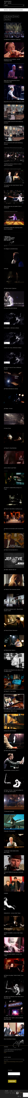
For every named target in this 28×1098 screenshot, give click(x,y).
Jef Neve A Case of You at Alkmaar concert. (12, 368)
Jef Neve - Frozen (8, 408)
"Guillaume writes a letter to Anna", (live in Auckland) (13, 164)
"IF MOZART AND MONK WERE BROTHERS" (11, 851)
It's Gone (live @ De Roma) (10, 308)
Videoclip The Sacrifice (9, 831)
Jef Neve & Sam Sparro (9, 650)
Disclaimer (21, 1092)
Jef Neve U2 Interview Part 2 (11, 550)
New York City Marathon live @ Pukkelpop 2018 (11, 81)
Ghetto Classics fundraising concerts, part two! (13, 1061)
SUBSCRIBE (12, 1081)
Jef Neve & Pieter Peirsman (10, 630)
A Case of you (7, 428)
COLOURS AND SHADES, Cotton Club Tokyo (13, 954)
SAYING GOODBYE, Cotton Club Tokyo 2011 (13, 933)
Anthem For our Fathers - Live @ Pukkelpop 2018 (12, 60)
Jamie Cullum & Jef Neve (10, 468)
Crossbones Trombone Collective (12, 39)
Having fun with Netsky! (10, 730)
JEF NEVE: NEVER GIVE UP (10, 569)
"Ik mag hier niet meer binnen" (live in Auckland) (13, 185)
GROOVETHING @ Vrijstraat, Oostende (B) (13, 872)
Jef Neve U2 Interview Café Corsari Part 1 (14, 529)
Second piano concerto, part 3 (11, 770)
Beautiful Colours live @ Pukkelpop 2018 (14, 101)
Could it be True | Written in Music (12, 347)
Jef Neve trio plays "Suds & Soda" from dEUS (13, 976)
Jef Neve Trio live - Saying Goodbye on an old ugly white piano (13, 790)
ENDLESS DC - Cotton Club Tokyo (12, 913)
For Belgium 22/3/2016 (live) (11, 248)
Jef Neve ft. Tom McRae (10, 691)
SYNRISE (6, 893)
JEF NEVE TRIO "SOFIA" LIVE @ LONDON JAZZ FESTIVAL (13, 1018)
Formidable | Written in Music (11, 328)
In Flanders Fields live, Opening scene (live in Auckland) (13, 228)
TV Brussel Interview (9, 811)
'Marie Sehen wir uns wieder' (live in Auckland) (13, 207)
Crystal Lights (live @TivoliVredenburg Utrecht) (13, 122)
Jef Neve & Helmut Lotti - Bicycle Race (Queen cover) (13, 609)
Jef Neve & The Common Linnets (12, 589)
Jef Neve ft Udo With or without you (13, 509)
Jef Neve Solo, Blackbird (10, 750)
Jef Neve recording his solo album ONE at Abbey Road (13, 670)
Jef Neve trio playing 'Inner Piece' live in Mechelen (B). (14, 997)
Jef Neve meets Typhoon (10, 288)
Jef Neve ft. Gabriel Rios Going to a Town (13, 488)
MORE (5, 1052)
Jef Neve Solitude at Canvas (11, 388)
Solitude (6, 268)
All (5, 16)
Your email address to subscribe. (13, 1076)
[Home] (14, 2)
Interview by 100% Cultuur (10, 711)
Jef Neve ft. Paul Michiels (10, 448)
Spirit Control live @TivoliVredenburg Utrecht (13, 143)
